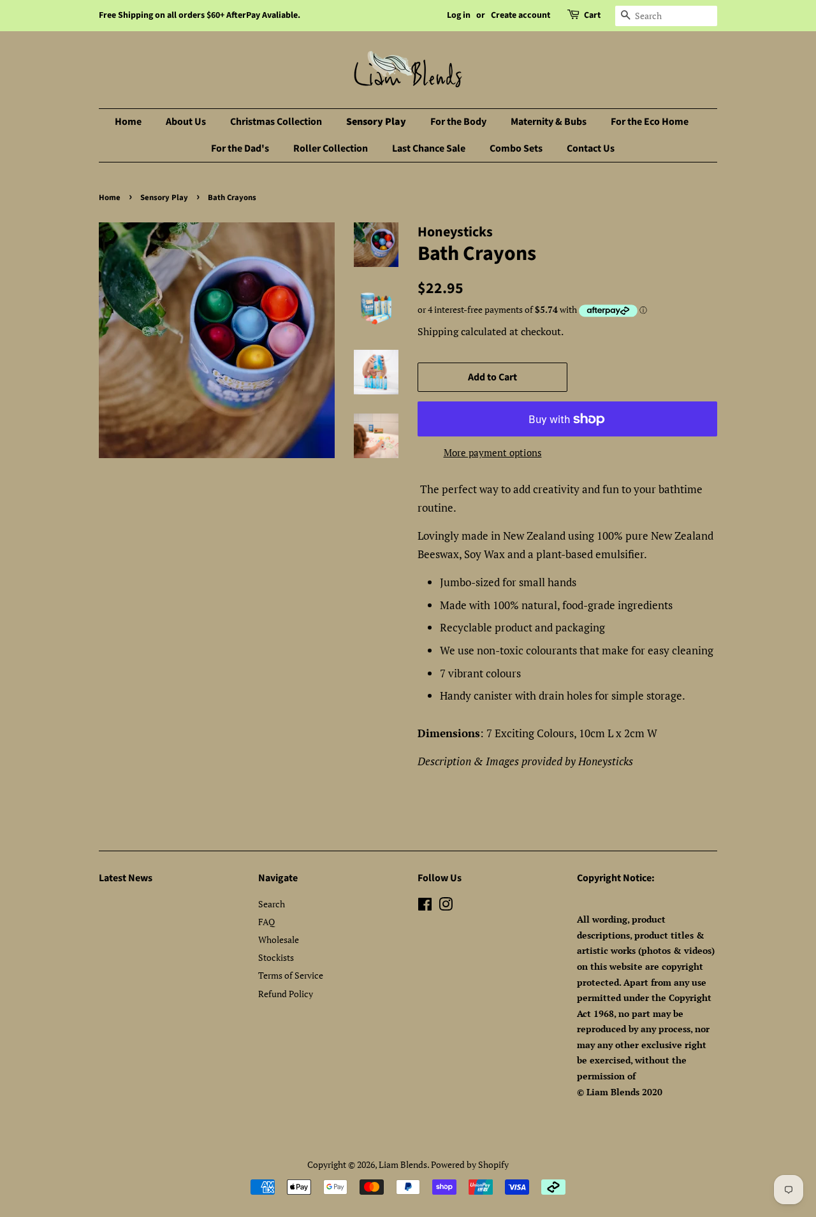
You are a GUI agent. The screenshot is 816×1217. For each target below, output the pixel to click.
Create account (520, 15)
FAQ (266, 922)
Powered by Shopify (470, 1164)
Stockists (276, 957)
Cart (592, 15)
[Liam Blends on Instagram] (446, 906)
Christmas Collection (276, 122)
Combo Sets (516, 148)
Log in (458, 15)
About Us (186, 122)
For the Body (458, 122)
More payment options (493, 452)
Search (271, 904)
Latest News (125, 878)
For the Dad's (240, 148)
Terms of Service (290, 975)
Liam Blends (403, 1164)
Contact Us (591, 148)
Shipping (438, 331)
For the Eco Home (649, 122)
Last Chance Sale (428, 148)
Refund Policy (285, 994)
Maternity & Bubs (548, 122)
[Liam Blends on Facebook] (425, 906)
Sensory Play (376, 122)
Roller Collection (330, 148)
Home (128, 122)
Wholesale (278, 939)
